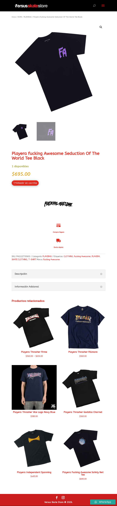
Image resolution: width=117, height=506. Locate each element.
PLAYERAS (28, 17)
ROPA (20, 17)
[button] (100, 27)
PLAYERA (96, 256)
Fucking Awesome (82, 256)
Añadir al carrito (26, 183)
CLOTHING (68, 256)
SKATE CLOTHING (19, 259)
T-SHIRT (32, 259)
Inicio (14, 17)
